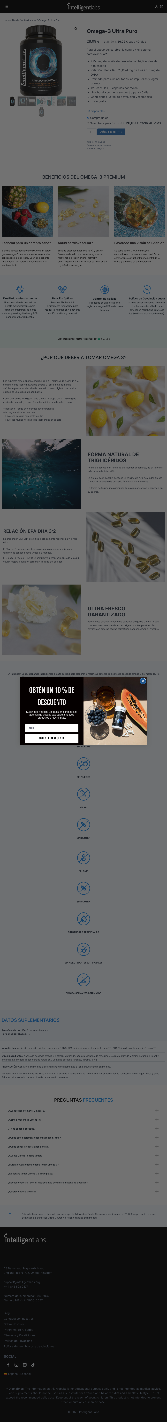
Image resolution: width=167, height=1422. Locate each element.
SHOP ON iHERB (110, 731)
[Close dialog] (134, 679)
